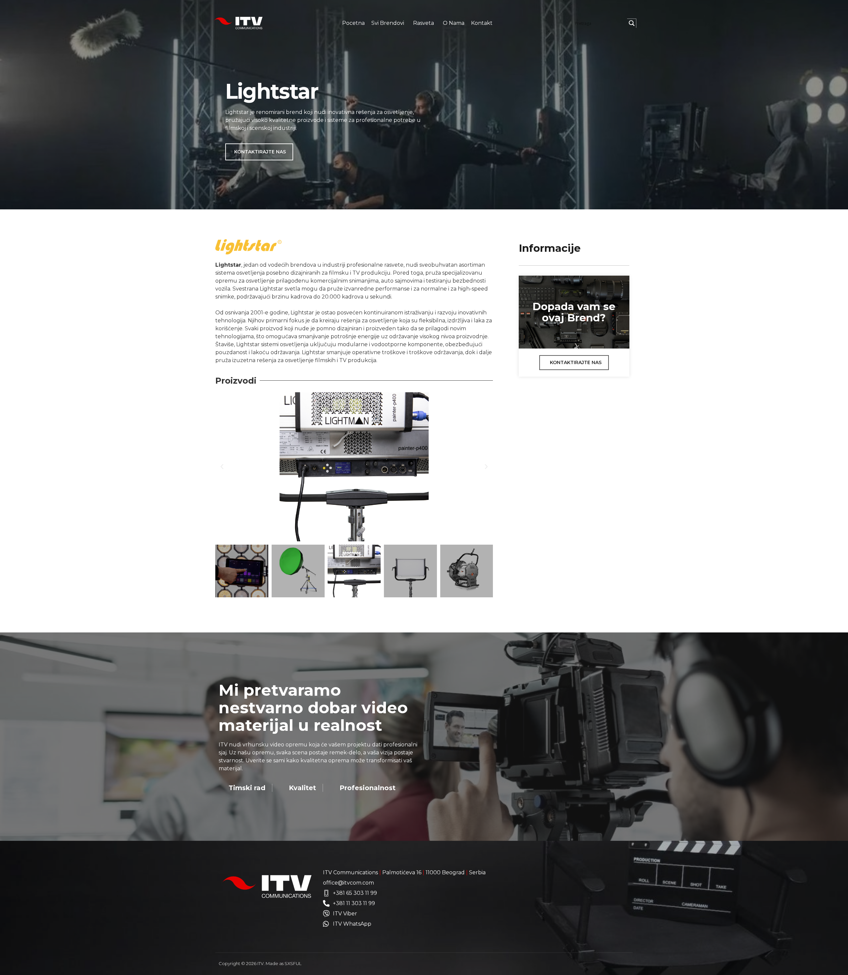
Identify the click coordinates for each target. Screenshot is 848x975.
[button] (222, 466)
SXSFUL (293, 963)
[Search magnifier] (631, 23)
